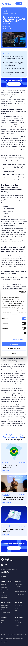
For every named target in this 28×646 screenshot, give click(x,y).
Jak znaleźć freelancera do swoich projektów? (13, 530)
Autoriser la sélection (14, 348)
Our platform (18, 605)
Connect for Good (19, 594)
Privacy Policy (4, 641)
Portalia (17, 625)
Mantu (16, 620)
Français (3, 576)
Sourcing (17, 589)
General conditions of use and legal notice (12, 638)
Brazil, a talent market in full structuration (11, 466)
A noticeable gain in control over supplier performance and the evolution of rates (14, 64)
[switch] (24, 323)
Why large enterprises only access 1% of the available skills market (13, 498)
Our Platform (4, 587)
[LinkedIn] (2, 565)
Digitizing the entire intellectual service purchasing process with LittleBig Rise (14, 58)
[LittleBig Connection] (6, 3)
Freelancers (4, 609)
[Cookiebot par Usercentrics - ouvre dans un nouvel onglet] (19, 292)
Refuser (14, 353)
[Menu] (24, 3)
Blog (2, 620)
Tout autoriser (14, 344)
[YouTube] (6, 565)
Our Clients (4, 622)
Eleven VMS (18, 622)
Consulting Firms (5, 612)
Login (16, 610)
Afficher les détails (18, 339)
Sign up (16, 608)
